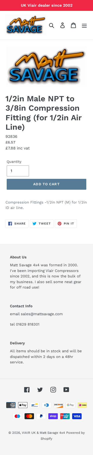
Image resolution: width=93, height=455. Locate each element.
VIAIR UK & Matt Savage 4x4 (43, 432)
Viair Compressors (62, 271)
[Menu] (84, 25)
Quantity (14, 162)
